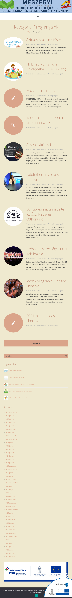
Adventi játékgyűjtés (41, 144)
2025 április (10, 449)
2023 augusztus (11, 469)
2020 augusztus (11, 540)
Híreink (52, 74)
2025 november (11, 432)
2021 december (11, 500)
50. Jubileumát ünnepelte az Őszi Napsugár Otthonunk (45, 214)
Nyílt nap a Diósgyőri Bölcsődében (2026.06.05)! (46, 66)
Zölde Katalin (42, 44)
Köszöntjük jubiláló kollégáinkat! (17, 377)
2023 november (11, 466)
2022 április (10, 493)
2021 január (10, 526)
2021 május (10, 513)
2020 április (10, 553)
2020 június (10, 547)
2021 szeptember (12, 510)
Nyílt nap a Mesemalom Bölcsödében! (19, 398)
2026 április (10, 419)
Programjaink (54, 44)
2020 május (10, 550)
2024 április (10, 459)
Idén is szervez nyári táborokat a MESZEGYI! (20, 391)
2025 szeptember (12, 436)
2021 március (10, 520)
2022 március (10, 496)
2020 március (10, 557)
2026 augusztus (11, 412)
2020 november (11, 533)
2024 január (10, 463)
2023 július (9, 473)
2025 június (10, 446)
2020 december (11, 530)
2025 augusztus (11, 439)
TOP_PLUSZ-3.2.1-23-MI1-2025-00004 (46, 120)
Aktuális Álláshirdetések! (15, 370)
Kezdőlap (27, 32)
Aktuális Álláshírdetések (43, 39)
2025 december (11, 429)
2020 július (9, 543)
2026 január (10, 426)
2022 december (11, 479)
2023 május (10, 476)
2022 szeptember (12, 483)
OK (36, 595)
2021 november (11, 503)
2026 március (10, 422)
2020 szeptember (12, 536)
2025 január (10, 453)
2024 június (10, 456)
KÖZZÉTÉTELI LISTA (41, 90)
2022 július (9, 486)
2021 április (10, 516)
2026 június (10, 416)
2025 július (9, 443)
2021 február (10, 523)
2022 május (10, 490)
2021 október (10, 506)
